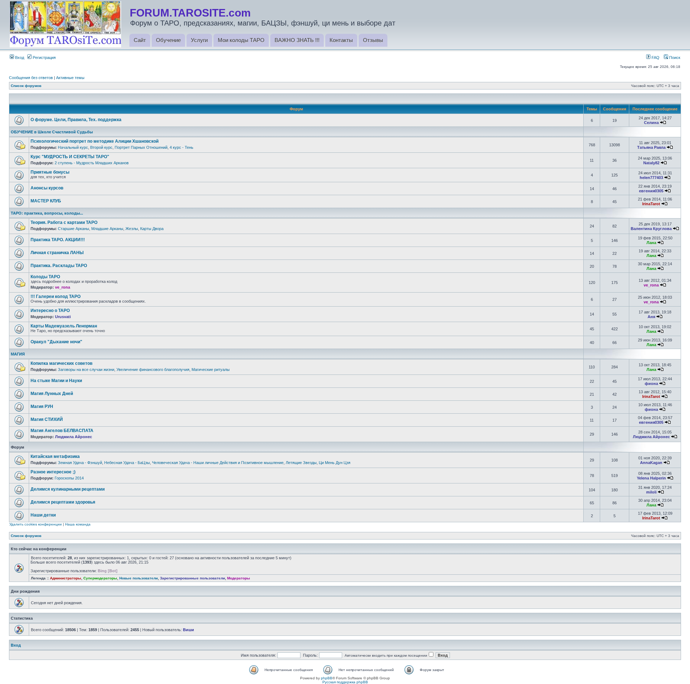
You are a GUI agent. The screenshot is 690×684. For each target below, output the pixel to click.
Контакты (341, 40)
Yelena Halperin (651, 478)
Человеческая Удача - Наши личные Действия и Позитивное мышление (218, 462)
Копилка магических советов (61, 363)
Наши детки (43, 515)
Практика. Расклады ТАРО (59, 265)
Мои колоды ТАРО (241, 40)
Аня (651, 317)
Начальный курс (73, 147)
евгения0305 (651, 191)
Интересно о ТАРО (50, 310)
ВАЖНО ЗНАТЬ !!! (297, 40)
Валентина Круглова (651, 228)
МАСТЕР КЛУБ (46, 200)
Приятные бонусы (50, 172)
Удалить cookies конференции (35, 524)
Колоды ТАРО (45, 276)
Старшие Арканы (73, 228)
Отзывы (373, 40)
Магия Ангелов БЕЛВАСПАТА (62, 430)
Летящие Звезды (301, 462)
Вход (19, 57)
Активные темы (70, 77)
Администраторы (65, 578)
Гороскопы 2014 (69, 478)
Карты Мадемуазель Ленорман (64, 326)
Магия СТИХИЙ (47, 419)
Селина (651, 122)
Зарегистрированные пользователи (192, 578)
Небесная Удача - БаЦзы (127, 462)
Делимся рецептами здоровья (63, 502)
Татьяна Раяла (651, 147)
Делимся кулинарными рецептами (68, 489)
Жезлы (131, 228)
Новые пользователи (138, 578)
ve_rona (62, 287)
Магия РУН (42, 406)
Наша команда (78, 524)
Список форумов (26, 86)
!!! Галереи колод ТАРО (55, 296)
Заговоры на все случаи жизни (86, 369)
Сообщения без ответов (31, 77)
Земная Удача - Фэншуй (80, 462)
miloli (651, 492)
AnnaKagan (651, 462)
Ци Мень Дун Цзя (334, 462)
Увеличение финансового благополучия (152, 369)
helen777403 (651, 177)
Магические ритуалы (211, 369)
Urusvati (63, 317)
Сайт (140, 40)
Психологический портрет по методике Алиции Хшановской (94, 141)
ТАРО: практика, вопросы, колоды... (47, 213)
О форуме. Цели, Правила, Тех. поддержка (76, 119)
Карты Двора (152, 228)
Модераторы (238, 578)
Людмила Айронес (73, 437)
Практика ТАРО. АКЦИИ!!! (58, 239)
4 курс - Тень (181, 147)
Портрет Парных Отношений (141, 147)
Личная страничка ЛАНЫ (57, 252)
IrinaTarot (651, 204)
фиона (651, 383)
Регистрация (44, 57)
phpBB (326, 678)
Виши (188, 630)
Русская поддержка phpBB (345, 682)
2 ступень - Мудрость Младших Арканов (92, 163)
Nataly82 (651, 163)
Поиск (674, 57)
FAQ (654, 57)
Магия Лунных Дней (52, 393)
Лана (651, 242)
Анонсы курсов (47, 187)
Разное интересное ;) (53, 471)
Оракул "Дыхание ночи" (56, 341)
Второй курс (101, 147)
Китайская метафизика (55, 456)
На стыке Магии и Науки (56, 380)
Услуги (199, 40)
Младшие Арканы (107, 228)
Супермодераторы (100, 578)
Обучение (168, 40)
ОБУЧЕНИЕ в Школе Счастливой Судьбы (52, 132)
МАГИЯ (18, 354)
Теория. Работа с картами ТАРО (64, 222)
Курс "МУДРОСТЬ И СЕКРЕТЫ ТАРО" (70, 156)
